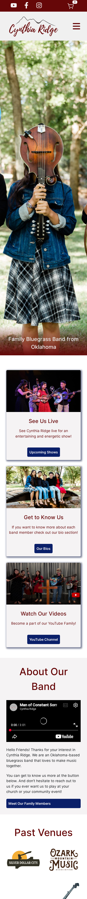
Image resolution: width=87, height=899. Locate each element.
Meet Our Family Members (29, 803)
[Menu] (76, 26)
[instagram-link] (26, 6)
